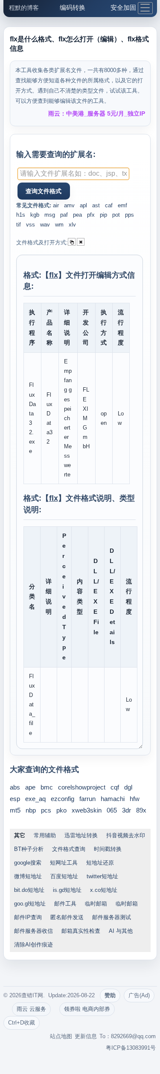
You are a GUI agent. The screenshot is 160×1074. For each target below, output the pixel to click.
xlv (72, 224)
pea (77, 215)
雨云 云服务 (31, 1009)
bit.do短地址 (29, 890)
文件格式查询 (68, 849)
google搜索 (27, 862)
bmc (47, 787)
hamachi (113, 798)
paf (64, 215)
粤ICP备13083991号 (131, 1048)
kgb (34, 215)
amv (69, 205)
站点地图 (61, 1036)
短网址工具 (64, 862)
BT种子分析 (29, 849)
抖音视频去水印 (125, 835)
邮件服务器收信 (33, 931)
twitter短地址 (102, 876)
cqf (115, 787)
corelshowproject (81, 787)
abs (15, 787)
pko (61, 810)
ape (30, 787)
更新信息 (86, 1036)
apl (83, 205)
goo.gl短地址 (30, 903)
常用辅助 (45, 835)
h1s (20, 215)
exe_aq (35, 798)
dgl (128, 787)
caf (109, 205)
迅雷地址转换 (81, 835)
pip (103, 215)
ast (96, 205)
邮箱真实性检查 (80, 931)
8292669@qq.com (133, 1036)
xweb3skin (87, 810)
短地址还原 (100, 862)
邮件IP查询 (28, 917)
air (56, 205)
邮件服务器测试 (111, 917)
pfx (91, 215)
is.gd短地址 (67, 890)
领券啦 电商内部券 (87, 1009)
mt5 (15, 810)
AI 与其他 (121, 931)
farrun (87, 798)
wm (59, 224)
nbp (31, 810)
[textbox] (73, 174)
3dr (126, 810)
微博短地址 (28, 876)
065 (112, 810)
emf (122, 205)
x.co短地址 (103, 890)
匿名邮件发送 (67, 917)
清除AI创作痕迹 (33, 944)
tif (18, 224)
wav (45, 224)
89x (141, 810)
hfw (135, 798)
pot (116, 215)
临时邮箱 (96, 903)
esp (15, 798)
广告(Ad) (139, 995)
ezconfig (62, 798)
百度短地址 (64, 876)
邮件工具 (65, 903)
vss (30, 224)
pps (129, 215)
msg (49, 215)
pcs (46, 810)
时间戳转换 (108, 849)
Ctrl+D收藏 (21, 1022)
